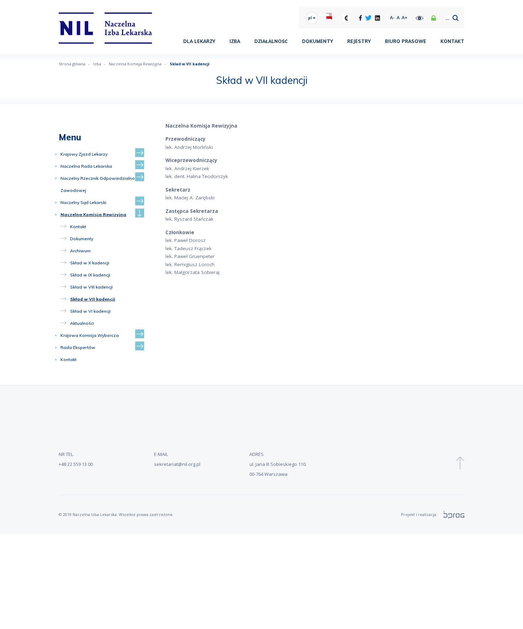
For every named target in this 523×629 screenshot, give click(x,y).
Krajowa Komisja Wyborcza (89, 335)
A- (392, 18)
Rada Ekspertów (77, 347)
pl (310, 17)
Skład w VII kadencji (92, 299)
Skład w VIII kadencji (91, 287)
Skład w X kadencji (89, 262)
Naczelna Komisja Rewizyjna (93, 214)
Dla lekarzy (199, 41)
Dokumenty (317, 41)
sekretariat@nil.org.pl (177, 464)
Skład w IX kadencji (90, 275)
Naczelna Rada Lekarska (86, 166)
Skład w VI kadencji (90, 311)
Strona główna (72, 63)
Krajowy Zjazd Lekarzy (83, 154)
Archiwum (80, 250)
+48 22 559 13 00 (76, 464)
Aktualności (82, 323)
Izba (234, 41)
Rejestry (359, 41)
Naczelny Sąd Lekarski (83, 202)
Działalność (271, 41)
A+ (404, 18)
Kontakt (452, 41)
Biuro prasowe (405, 41)
